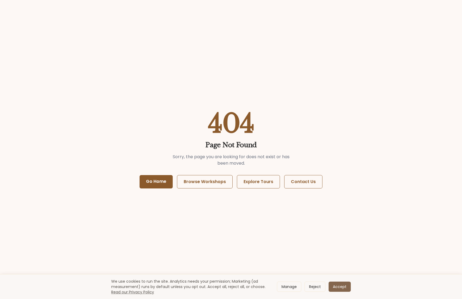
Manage (289, 286)
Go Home (156, 181)
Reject (315, 286)
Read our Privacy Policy (132, 292)
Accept (339, 286)
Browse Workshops (205, 182)
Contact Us (303, 182)
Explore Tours (258, 182)
